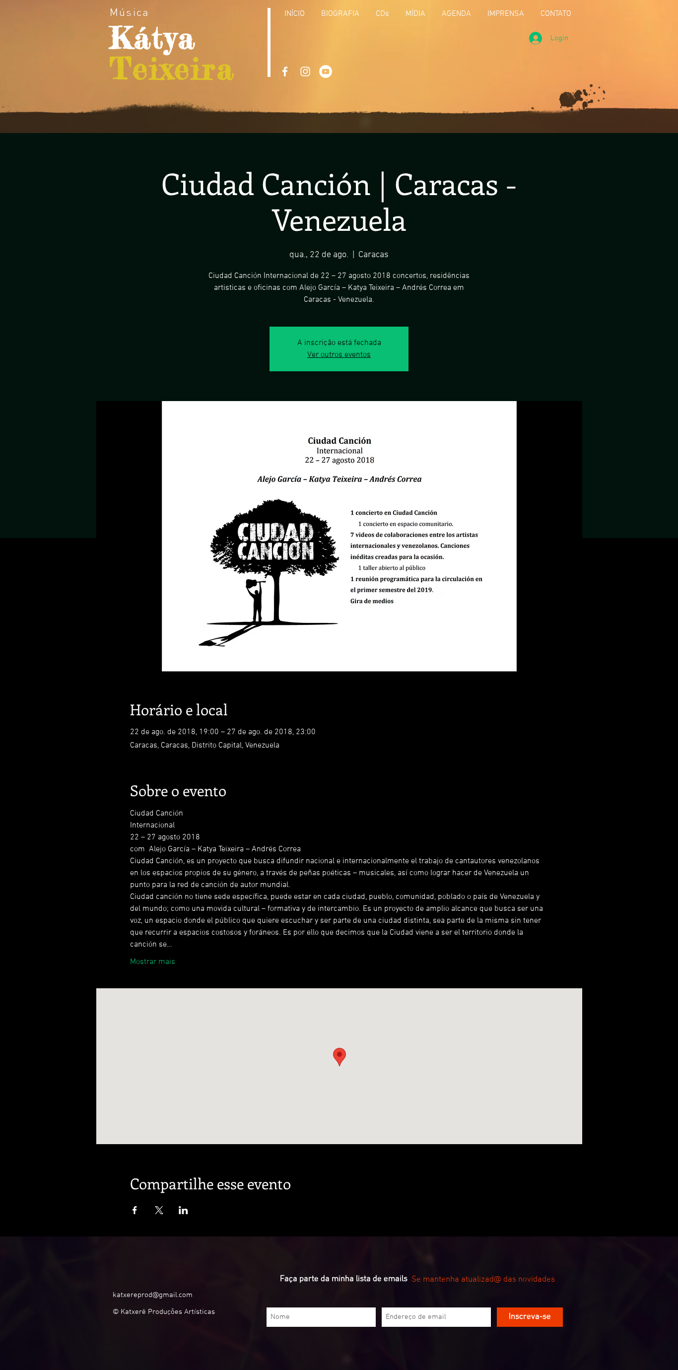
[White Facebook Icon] (284, 71)
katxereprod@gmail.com (153, 1295)
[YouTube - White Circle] (325, 71)
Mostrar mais (152, 962)
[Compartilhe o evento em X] (159, 1210)
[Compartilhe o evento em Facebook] (134, 1210)
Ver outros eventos (339, 355)
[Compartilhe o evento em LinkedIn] (183, 1210)
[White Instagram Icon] (305, 71)
